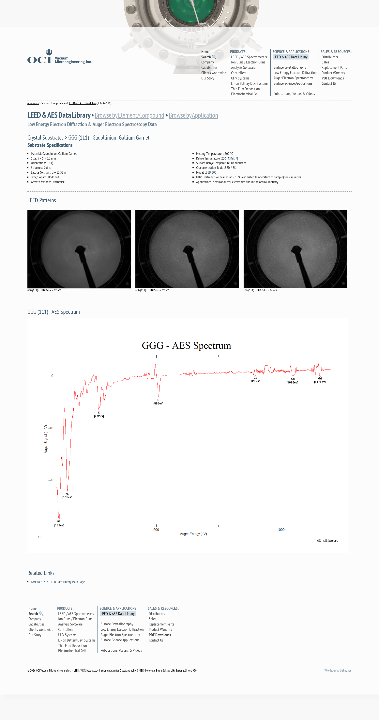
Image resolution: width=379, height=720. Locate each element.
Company (207, 62)
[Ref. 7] (234, 158)
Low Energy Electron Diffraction (295, 72)
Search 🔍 (209, 57)
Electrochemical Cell (245, 93)
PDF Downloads (333, 78)
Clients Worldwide (213, 72)
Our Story (207, 78)
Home (205, 51)
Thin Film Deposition (245, 88)
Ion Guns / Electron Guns (248, 62)
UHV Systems (240, 78)
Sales (325, 62)
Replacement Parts (334, 67)
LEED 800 (210, 172)
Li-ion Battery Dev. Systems (249, 83)
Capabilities (209, 67)
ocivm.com (33, 103)
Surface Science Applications (293, 83)
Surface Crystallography (290, 67)
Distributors (330, 56)
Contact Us (329, 83)
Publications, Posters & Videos (294, 93)
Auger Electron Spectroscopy (293, 77)
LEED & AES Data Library (291, 56)
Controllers (238, 72)
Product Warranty (333, 72)
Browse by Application (193, 115)
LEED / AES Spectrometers (249, 56)
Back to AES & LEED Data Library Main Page (58, 581)
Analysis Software (243, 67)
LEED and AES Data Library (83, 103)
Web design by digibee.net (338, 670)
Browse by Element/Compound (129, 115)
